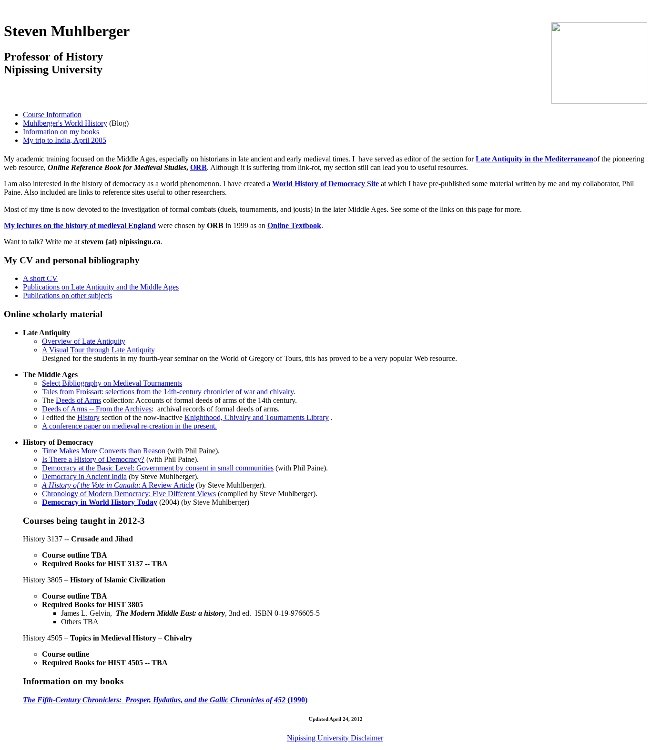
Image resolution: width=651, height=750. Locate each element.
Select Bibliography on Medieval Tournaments (112, 383)
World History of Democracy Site (325, 184)
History (88, 417)
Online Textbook (294, 225)
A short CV (40, 278)
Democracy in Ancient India (84, 476)
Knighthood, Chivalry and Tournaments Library (256, 417)
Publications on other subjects (67, 295)
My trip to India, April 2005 (64, 140)
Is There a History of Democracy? (93, 459)
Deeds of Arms (78, 400)
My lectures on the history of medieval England (80, 225)
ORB (198, 167)
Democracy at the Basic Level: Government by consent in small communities (158, 468)
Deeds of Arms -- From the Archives (97, 409)
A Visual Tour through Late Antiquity (98, 350)
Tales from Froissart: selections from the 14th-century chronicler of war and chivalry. (168, 392)
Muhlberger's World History (65, 123)
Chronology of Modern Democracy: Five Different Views (129, 494)
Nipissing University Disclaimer (335, 738)
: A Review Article (118, 485)
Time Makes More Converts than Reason (103, 451)
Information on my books (61, 132)
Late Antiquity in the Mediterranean (534, 159)
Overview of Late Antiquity (83, 341)
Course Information (52, 114)
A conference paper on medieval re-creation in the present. (129, 426)
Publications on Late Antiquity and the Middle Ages (101, 287)
